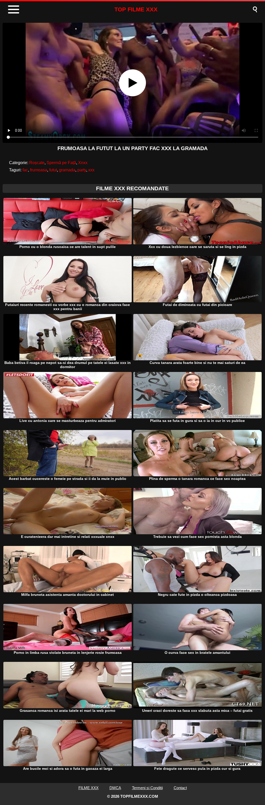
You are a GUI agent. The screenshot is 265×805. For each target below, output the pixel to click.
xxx (91, 170)
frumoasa (38, 170)
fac (25, 170)
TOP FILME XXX (136, 9)
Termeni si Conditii (147, 788)
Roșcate (37, 162)
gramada (67, 170)
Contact (180, 788)
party (81, 170)
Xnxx (82, 162)
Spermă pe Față (61, 162)
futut (53, 170)
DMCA (115, 788)
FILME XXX (88, 788)
